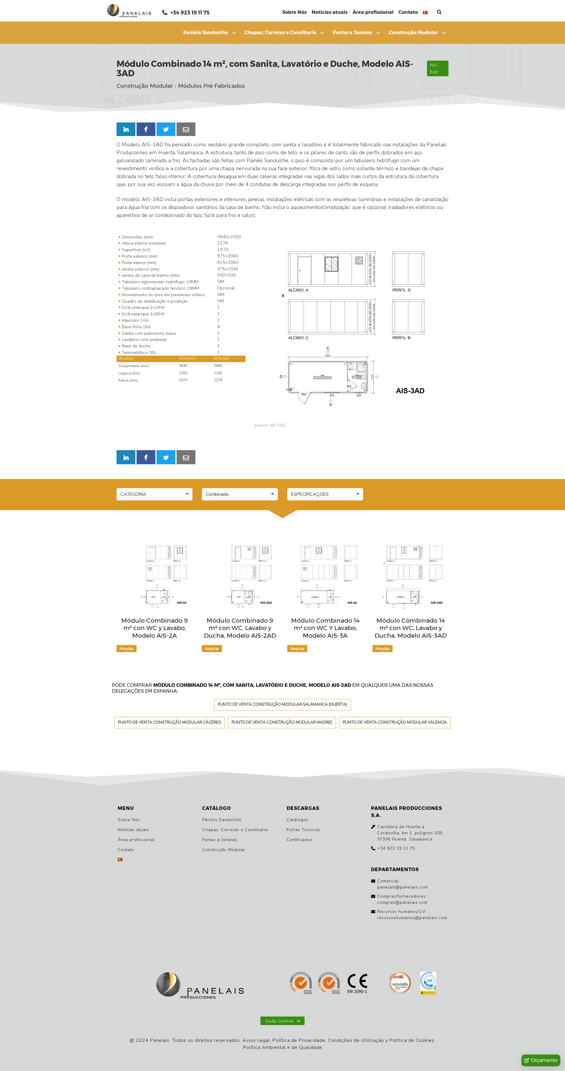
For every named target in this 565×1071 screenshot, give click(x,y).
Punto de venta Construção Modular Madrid (282, 722)
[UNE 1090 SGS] (357, 984)
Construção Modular (413, 32)
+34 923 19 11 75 (189, 12)
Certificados (299, 840)
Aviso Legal (256, 1040)
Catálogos (297, 820)
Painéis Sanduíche (205, 32)
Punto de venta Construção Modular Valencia (395, 722)
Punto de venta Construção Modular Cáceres (169, 722)
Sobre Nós (294, 12)
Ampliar (126, 648)
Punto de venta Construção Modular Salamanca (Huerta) (282, 704)
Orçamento (544, 1060)
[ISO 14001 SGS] (329, 984)
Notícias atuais (330, 12)
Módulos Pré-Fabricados (211, 86)
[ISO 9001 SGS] (301, 984)
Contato (408, 12)
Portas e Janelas (352, 32)
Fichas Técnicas (303, 830)
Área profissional (373, 12)
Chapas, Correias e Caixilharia (280, 32)
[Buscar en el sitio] (439, 12)
